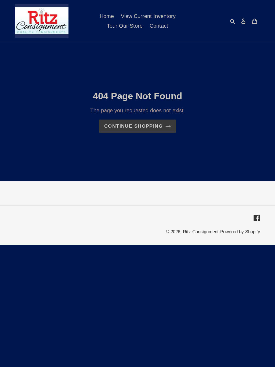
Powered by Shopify (240, 231)
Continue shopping (133, 126)
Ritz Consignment (201, 231)
